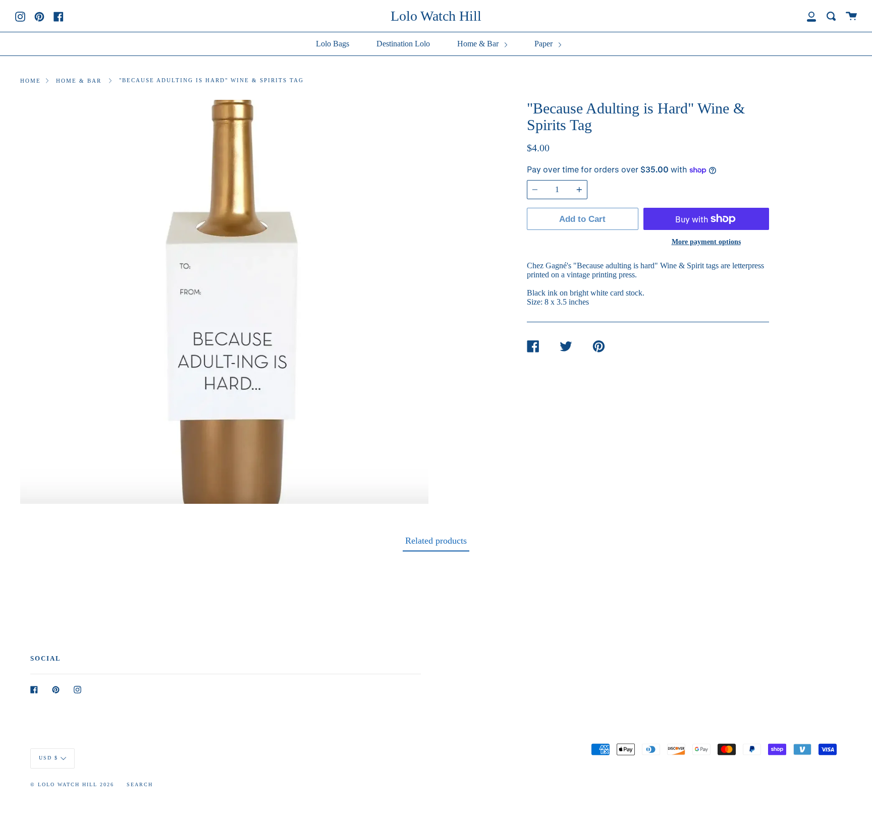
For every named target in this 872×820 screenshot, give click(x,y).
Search (140, 784)
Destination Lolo (403, 43)
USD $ (48, 757)
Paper (544, 43)
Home (30, 81)
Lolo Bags (332, 43)
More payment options (706, 242)
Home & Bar (479, 43)
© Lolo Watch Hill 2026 (72, 784)
